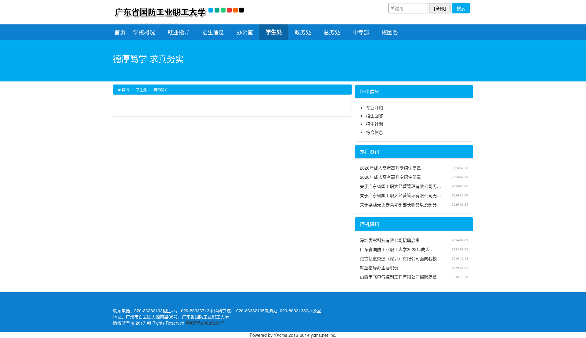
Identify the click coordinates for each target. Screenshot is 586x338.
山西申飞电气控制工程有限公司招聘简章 (398, 277)
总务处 (332, 32)
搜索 (461, 8)
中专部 (361, 32)
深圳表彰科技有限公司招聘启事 (390, 240)
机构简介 (161, 89)
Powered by (262, 335)
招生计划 (374, 124)
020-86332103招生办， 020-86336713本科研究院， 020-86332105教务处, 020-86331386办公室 (227, 310)
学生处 (274, 32)
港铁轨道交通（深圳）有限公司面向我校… (400, 258)
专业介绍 (374, 107)
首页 (119, 32)
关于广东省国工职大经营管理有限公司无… (400, 186)
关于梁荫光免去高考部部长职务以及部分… (400, 204)
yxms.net (319, 335)
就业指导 (179, 32)
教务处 (303, 32)
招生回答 (374, 116)
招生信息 (213, 32)
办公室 (245, 32)
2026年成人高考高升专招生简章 (390, 168)
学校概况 (144, 32)
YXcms (280, 335)
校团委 (390, 32)
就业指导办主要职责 (379, 267)
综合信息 (374, 132)
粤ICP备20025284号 (205, 323)
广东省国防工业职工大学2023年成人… (397, 249)
